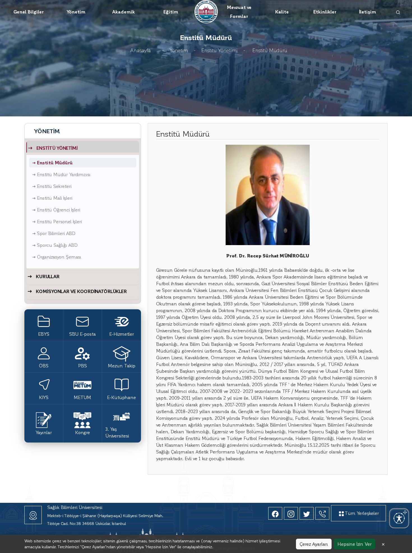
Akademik (123, 11)
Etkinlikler (324, 11)
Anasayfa (140, 50)
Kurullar (47, 276)
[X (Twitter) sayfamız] (307, 513)
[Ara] (398, 12)
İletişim (367, 11)
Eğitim (170, 11)
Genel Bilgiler (28, 11)
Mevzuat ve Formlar (239, 11)
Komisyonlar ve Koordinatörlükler (81, 291)
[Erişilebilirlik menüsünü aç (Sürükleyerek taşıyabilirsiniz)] (399, 518)
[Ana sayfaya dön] (206, 11)
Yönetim (76, 11)
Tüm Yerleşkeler (362, 513)
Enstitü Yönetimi (219, 50)
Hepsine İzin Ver (354, 544)
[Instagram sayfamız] (291, 513)
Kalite (282, 11)
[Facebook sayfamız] (275, 513)
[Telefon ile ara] (322, 513)
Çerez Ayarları (314, 544)
